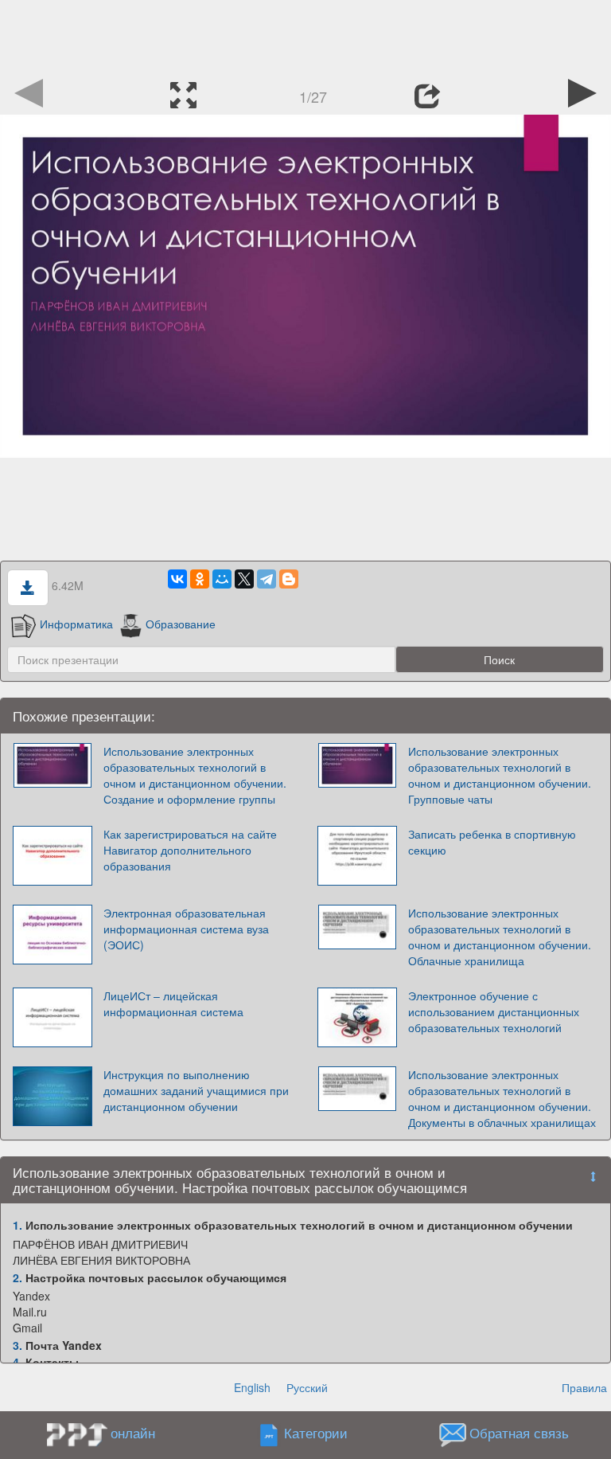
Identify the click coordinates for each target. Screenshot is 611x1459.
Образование (181, 624)
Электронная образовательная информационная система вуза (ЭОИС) (186, 928)
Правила (584, 1387)
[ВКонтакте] (177, 579)
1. (17, 1225)
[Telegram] (266, 579)
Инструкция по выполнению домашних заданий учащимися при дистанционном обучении (196, 1090)
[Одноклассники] (199, 579)
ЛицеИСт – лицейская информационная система (173, 1003)
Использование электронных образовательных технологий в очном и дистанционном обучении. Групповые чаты (499, 775)
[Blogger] (288, 579)
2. (17, 1277)
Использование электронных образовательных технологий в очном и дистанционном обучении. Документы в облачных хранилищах (502, 1098)
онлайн (133, 1432)
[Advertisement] (305, 36)
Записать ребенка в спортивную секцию (492, 842)
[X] (244, 579)
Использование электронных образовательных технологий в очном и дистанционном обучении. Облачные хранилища (499, 936)
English (252, 1387)
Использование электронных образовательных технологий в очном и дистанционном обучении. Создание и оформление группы (194, 775)
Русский (307, 1387)
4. (17, 1362)
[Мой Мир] (222, 579)
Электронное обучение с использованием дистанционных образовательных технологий (493, 1011)
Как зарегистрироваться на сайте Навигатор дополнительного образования (190, 850)
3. (17, 1345)
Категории (316, 1433)
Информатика (76, 624)
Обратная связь (519, 1433)
